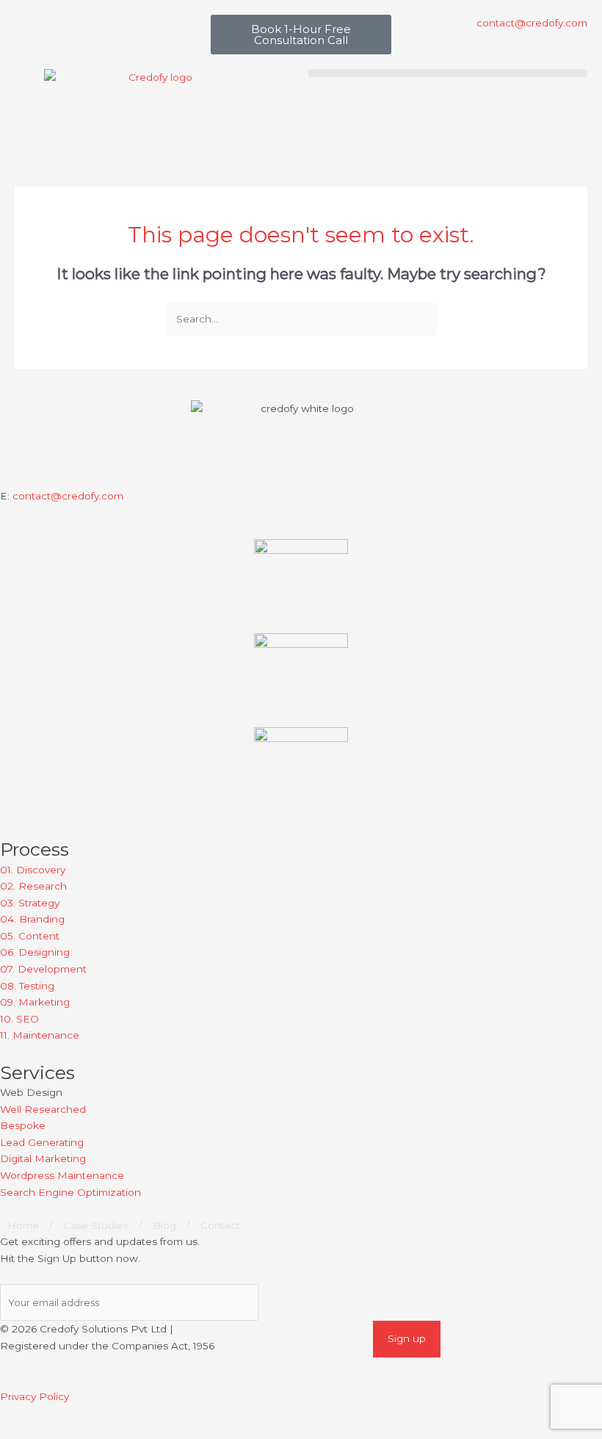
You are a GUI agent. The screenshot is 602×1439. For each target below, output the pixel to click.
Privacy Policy (34, 1396)
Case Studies (95, 1225)
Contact (220, 1225)
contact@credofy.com (67, 496)
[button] (447, 73)
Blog (164, 1225)
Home (23, 1225)
